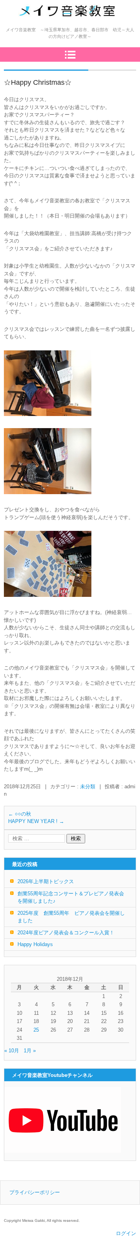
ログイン (126, 1233)
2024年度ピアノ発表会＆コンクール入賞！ (66, 933)
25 (36, 1030)
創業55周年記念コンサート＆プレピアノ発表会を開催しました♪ (71, 897)
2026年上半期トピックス (46, 881)
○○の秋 (19, 814)
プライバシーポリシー (34, 1192)
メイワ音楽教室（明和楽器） (63, 28)
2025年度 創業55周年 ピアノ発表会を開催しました (71, 917)
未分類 (87, 786)
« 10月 (11, 1050)
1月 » (30, 1050)
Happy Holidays (35, 944)
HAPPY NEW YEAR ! (36, 821)
